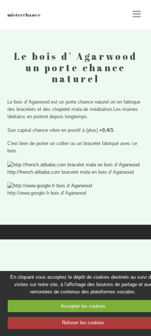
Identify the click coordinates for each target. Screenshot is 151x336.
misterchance (24, 14)
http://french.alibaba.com (33, 172)
